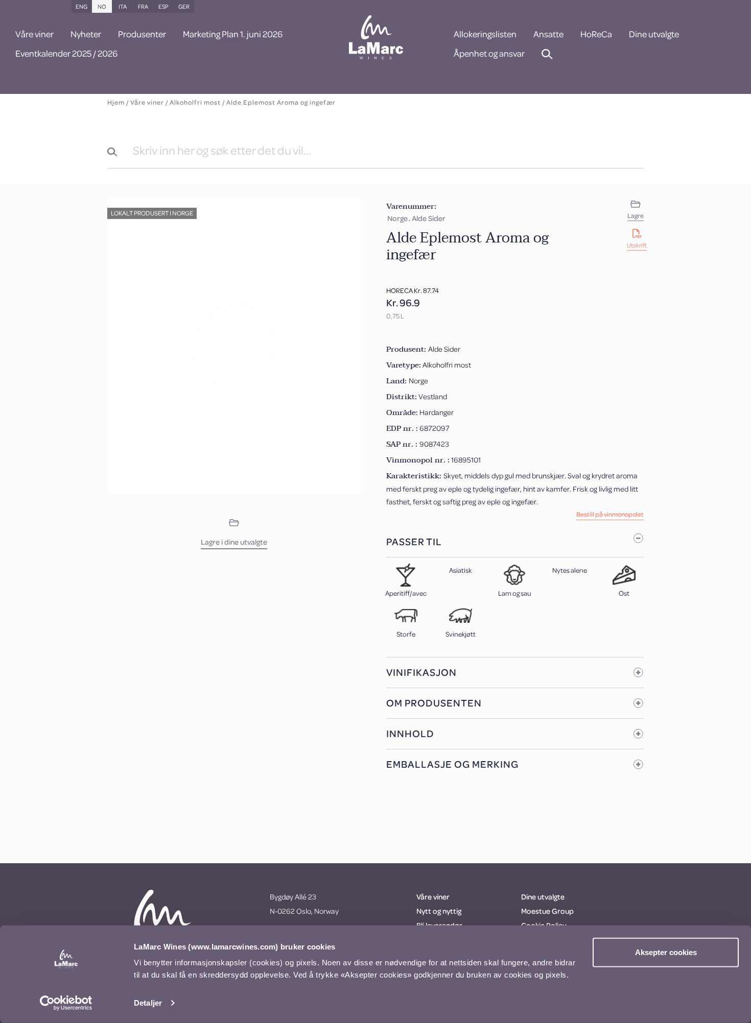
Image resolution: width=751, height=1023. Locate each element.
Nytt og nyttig (438, 911)
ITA (123, 6)
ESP (163, 6)
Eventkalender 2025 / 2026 (66, 54)
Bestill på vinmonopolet (610, 514)
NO (102, 6)
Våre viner (34, 34)
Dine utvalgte (654, 34)
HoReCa (596, 34)
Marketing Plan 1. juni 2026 (233, 34)
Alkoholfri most (195, 102)
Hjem (116, 102)
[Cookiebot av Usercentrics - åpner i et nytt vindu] (66, 1003)
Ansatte (548, 34)
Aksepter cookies (666, 952)
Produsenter (142, 34)
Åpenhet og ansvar (489, 54)
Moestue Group (547, 911)
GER (184, 6)
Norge (397, 218)
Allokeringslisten (485, 34)
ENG (81, 6)
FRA (143, 6)
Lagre (635, 215)
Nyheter (86, 34)
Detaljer (148, 1002)
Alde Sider (428, 218)
